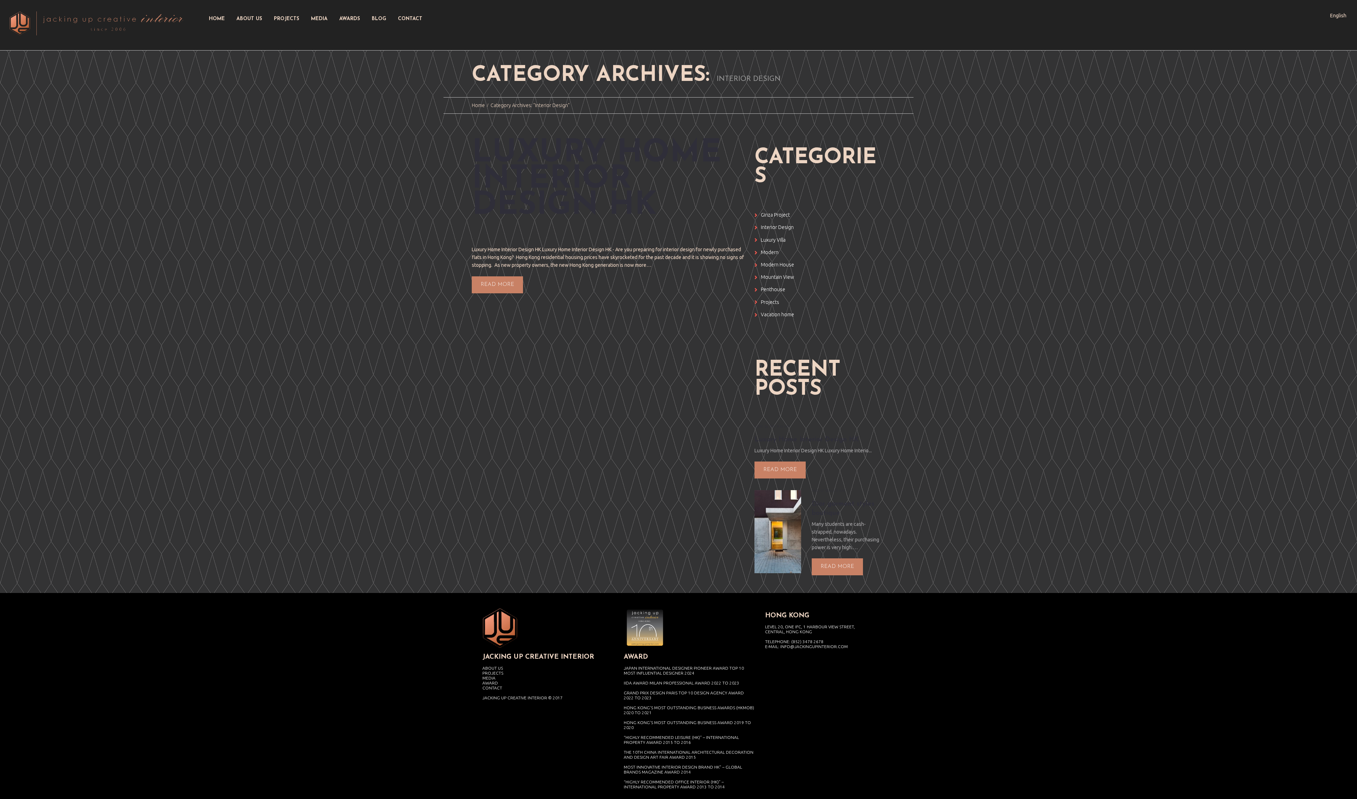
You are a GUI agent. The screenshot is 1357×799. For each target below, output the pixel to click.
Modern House (777, 265)
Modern (770, 252)
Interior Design (777, 227)
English (1338, 15)
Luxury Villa (773, 240)
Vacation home (777, 314)
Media (488, 678)
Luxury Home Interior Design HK (596, 180)
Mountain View (777, 277)
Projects (770, 302)
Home (478, 105)
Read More (780, 469)
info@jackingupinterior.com (814, 646)
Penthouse (773, 289)
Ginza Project (775, 215)
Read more (497, 284)
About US (492, 668)
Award (490, 683)
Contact (492, 688)
